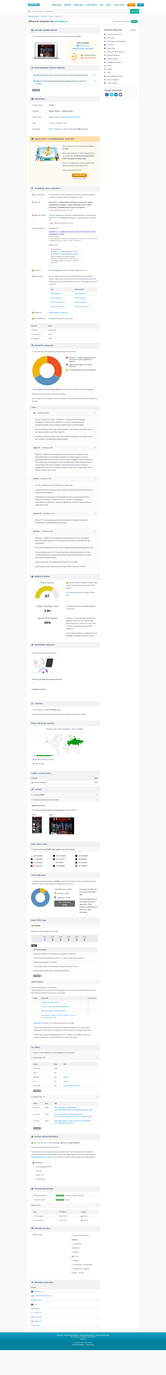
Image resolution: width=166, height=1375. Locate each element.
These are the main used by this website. (53, 849)
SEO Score (110, 38)
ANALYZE (134, 11)
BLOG (108, 5)
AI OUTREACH (91, 5)
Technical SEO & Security (115, 52)
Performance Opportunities (116, 41)
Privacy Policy (90, 1344)
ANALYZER (78, 5)
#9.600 (51, 129)
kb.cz (35, 1304)
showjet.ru (85, 46)
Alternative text (39, 1023)
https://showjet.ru (56, 298)
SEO (101, 5)
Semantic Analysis (113, 55)
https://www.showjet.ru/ (82, 306)
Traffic (109, 66)
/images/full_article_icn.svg (50, 1002)
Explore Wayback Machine (69, 117)
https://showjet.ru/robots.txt (58, 312)
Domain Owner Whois (114, 34)
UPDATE (134, 21)
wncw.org (36, 1325)
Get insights (70, 592)
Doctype (38, 795)
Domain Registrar (113, 80)
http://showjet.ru (56, 293)
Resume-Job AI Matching (87, 1335)
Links (109, 73)
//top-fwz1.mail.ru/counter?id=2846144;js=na (55, 1006)
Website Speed (112, 59)
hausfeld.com (38, 1317)
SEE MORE (36, 90)
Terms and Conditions (78, 1344)
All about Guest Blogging (71, 1335)
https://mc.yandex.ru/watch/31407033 (53, 1011)
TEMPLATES (56, 5)
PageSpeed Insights (114, 62)
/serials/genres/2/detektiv (71, 1085)
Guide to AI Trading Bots (102, 1335)
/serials (65, 1077)
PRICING (67, 5)
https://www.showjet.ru (58, 306)
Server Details (112, 83)
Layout (109, 69)
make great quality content (43, 1157)
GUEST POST (119, 5)
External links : (37, 1097)
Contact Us (83, 1339)
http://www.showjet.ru (58, 302)
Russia (85, 1216)
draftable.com (38, 1291)
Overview (110, 45)
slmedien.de (37, 1312)
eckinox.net (37, 1300)
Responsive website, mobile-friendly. (45, 800)
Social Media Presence (115, 76)
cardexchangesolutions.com (42, 1295)
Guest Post (111, 48)
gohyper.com (38, 1321)
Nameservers (36, 1205)
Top (134, 30)
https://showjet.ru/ (80, 293)
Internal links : (38, 1058)
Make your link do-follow (83, 49)
